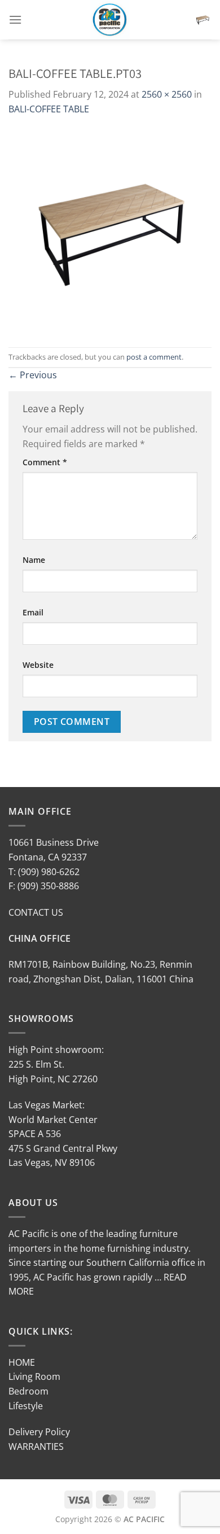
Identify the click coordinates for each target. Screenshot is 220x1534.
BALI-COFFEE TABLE (48, 109)
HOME (21, 1362)
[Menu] (15, 19)
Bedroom (28, 1391)
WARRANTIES (36, 1446)
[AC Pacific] (110, 20)
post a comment (154, 357)
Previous (32, 375)
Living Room (34, 1376)
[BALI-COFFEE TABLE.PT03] (110, 231)
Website (38, 664)
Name (34, 559)
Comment (45, 462)
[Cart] (202, 19)
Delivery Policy (39, 1432)
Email (33, 612)
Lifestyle (25, 1406)
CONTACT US (35, 912)
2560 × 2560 (167, 94)
